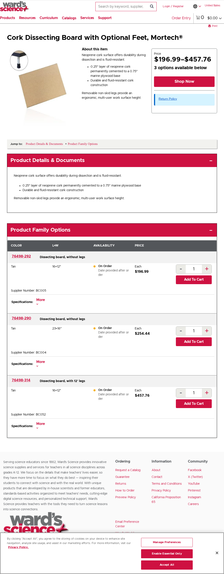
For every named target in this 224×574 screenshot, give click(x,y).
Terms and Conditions (167, 483)
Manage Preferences (167, 542)
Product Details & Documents (47, 160)
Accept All (167, 564)
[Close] (217, 553)
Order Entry (181, 18)
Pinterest (194, 490)
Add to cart (194, 279)
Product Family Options (40, 230)
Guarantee (122, 477)
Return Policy (168, 98)
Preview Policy (125, 497)
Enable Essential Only (167, 553)
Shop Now (184, 82)
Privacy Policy (161, 490)
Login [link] (166, 6)
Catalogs (69, 18)
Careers (193, 504)
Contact (157, 477)
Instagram (194, 497)
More (40, 300)
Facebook (195, 470)
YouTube (194, 483)
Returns (120, 483)
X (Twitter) (195, 477)
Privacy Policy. (18, 547)
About (156, 470)
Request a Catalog (127, 470)
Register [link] (178, 6)
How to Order (125, 490)
